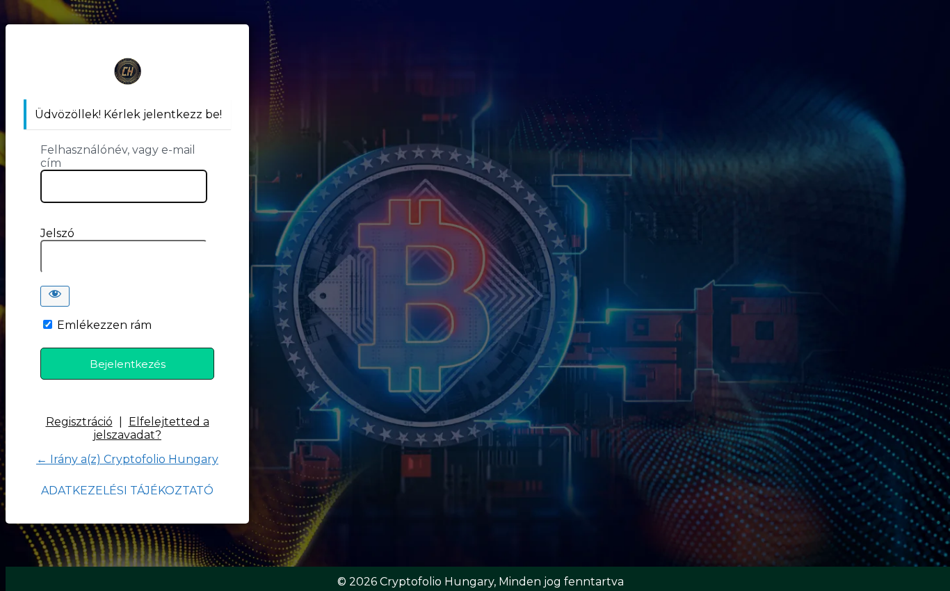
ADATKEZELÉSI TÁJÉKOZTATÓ (127, 490)
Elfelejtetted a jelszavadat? (151, 428)
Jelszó (57, 233)
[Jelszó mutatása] (55, 296)
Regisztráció (79, 421)
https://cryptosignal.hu (127, 71)
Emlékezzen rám (104, 325)
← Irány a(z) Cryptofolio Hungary (127, 459)
